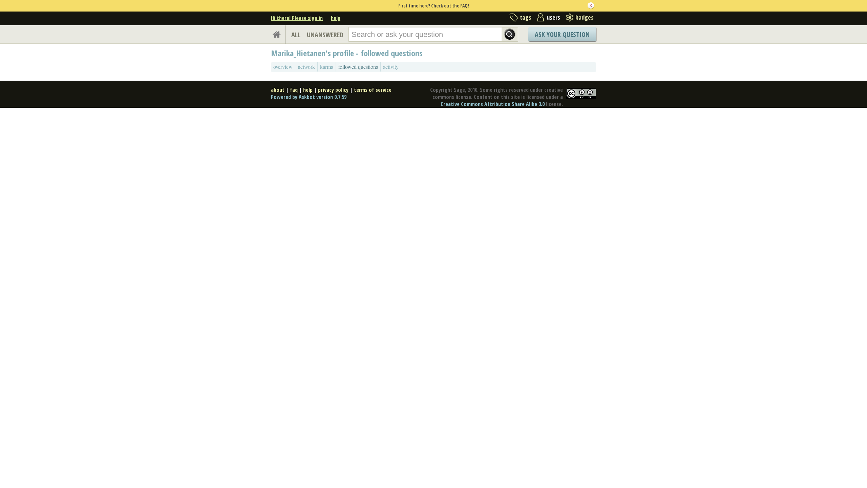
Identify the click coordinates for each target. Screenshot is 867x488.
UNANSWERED (325, 34)
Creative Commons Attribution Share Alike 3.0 (493, 104)
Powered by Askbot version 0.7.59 (308, 97)
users (553, 17)
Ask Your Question (562, 34)
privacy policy (333, 90)
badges (584, 17)
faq (294, 90)
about (277, 90)
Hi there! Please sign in (297, 18)
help (335, 18)
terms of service (373, 90)
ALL (295, 34)
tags (525, 17)
